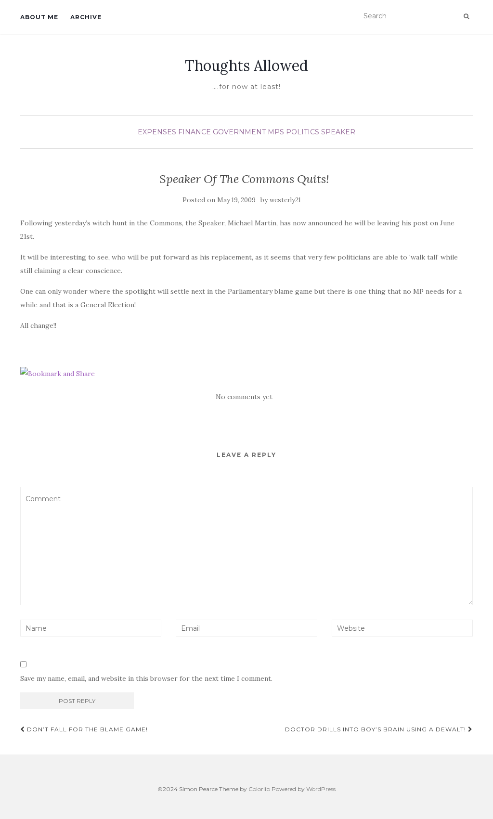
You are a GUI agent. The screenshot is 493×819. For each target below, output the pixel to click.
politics (302, 132)
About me (39, 17)
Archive (86, 17)
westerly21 (285, 200)
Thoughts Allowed (246, 65)
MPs (276, 132)
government (239, 132)
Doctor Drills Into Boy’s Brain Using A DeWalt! (376, 729)
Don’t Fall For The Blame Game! (86, 729)
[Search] (466, 16)
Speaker (338, 132)
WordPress (321, 789)
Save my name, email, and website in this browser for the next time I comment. (146, 678)
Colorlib (259, 789)
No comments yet (244, 396)
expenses (157, 132)
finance (194, 132)
